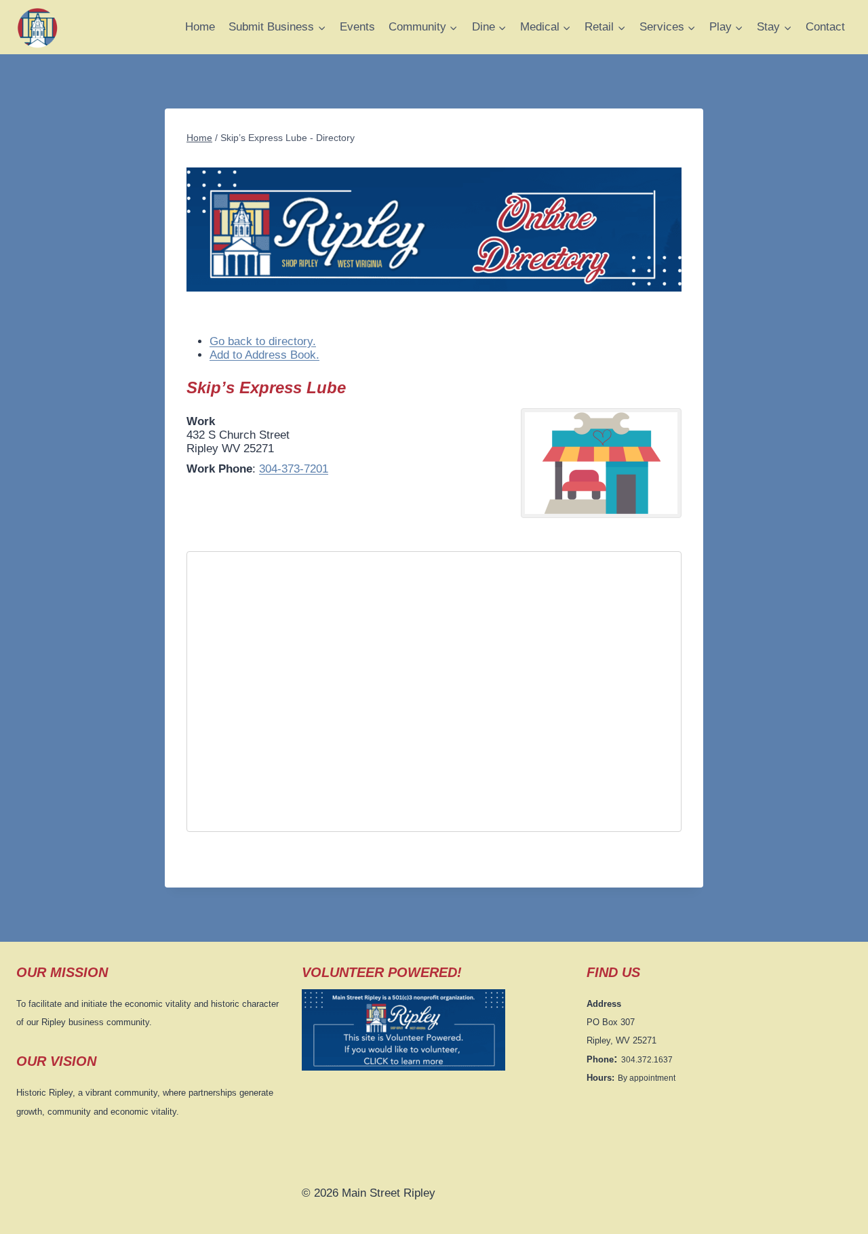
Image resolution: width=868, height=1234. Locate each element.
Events (357, 26)
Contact (825, 26)
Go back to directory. (263, 341)
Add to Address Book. (264, 355)
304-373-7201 (293, 468)
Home (200, 26)
